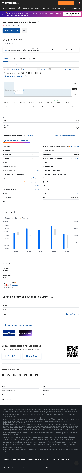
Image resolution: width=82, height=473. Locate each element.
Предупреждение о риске (60, 459)
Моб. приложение (8, 390)
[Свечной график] (5, 69)
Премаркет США (49, 8)
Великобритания (72, 314)
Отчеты (23, 59)
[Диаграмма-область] (8, 69)
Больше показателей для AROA (67, 135)
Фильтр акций (14, 8)
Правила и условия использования (14, 459)
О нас (45, 386)
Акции (4, 8)
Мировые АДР (63, 8)
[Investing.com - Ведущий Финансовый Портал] (12, 3)
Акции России (27, 8)
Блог (3, 386)
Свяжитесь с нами (49, 395)
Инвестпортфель (8, 395)
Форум (32, 59)
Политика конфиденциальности (38, 459)
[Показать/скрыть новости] (49, 69)
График (14, 59)
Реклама (46, 390)
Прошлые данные (15, 64)
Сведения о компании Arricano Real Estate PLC (28, 297)
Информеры (6, 399)
